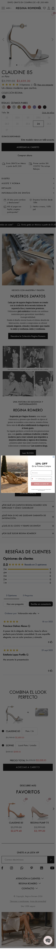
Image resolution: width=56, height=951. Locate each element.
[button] (47, 940)
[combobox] (34, 479)
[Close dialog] (53, 457)
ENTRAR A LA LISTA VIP (41, 484)
